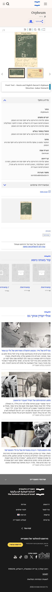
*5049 (45, 574)
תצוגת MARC (44, 192)
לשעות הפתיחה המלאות (37, 579)
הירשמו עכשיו (15, 544)
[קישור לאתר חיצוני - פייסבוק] (36, 556)
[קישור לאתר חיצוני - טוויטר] (31, 556)
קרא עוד (27, 528)
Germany (46, 235)
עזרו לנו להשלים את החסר (34, 246)
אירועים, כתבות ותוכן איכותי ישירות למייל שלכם (37, 544)
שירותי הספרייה (38, 479)
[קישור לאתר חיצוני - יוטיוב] (15, 556)
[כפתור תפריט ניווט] (45, 4)
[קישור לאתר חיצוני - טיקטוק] (20, 556)
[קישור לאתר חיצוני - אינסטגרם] (26, 556)
